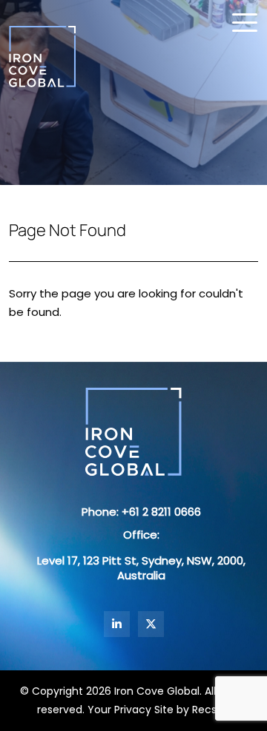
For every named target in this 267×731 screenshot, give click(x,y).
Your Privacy (119, 709)
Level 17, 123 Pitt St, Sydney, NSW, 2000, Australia (141, 568)
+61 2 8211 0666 (161, 511)
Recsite (211, 709)
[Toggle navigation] (244, 23)
